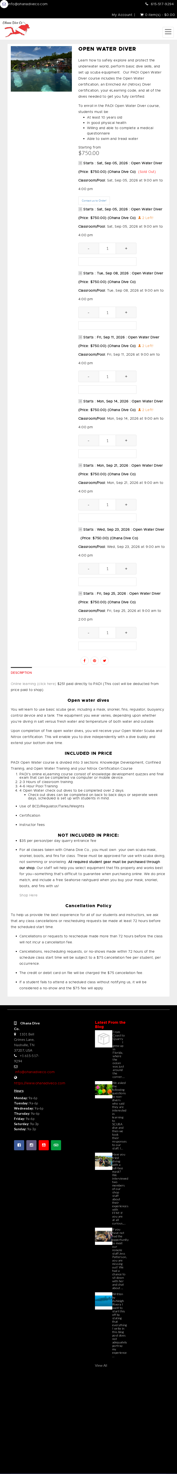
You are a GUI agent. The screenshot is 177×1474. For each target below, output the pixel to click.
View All (101, 1365)
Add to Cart (107, 261)
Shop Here (28, 895)
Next (69, 72)
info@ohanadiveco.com (28, 4)
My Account (122, 14)
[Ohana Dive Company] (16, 29)
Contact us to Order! (94, 200)
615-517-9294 (162, 4)
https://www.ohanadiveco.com (39, 1083)
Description (21, 673)
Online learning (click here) (33, 684)
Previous (14, 72)
